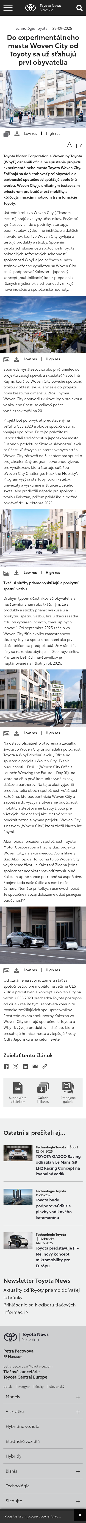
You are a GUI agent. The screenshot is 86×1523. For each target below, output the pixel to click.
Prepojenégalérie (68, 1099)
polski (8, 1386)
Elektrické (47, 1239)
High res (53, 133)
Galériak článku (43, 1099)
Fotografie (7, 17)
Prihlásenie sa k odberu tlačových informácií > (39, 1308)
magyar (24, 1386)
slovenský (56, 1386)
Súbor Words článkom (18, 1099)
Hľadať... (8, 36)
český (39, 1386)
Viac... (56, 1515)
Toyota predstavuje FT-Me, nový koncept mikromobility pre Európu (57, 1256)
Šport (74, 1147)
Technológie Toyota (30, 28)
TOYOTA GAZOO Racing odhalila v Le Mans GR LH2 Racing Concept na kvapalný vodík (58, 1165)
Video (7, 24)
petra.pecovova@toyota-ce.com (28, 1366)
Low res (30, 133)
